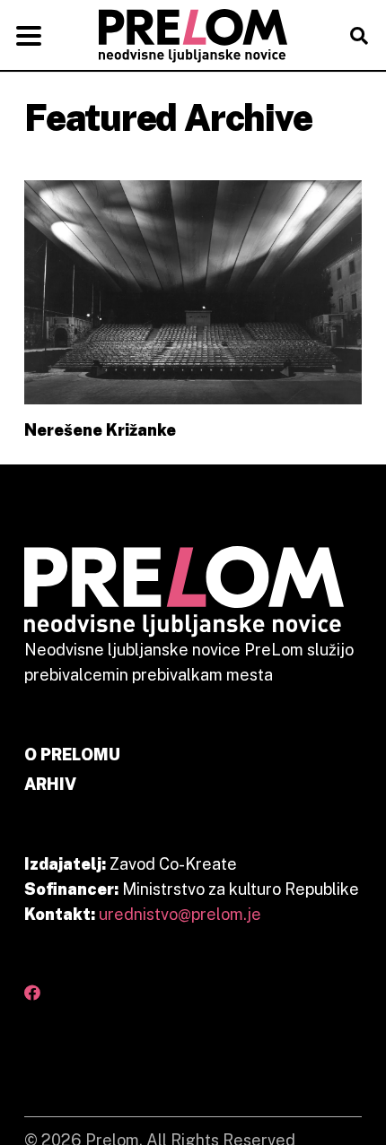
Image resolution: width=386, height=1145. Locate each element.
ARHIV (50, 784)
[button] (29, 35)
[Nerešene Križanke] (193, 292)
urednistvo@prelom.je (180, 914)
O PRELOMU (72, 754)
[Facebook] (32, 993)
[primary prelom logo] (192, 36)
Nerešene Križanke (100, 430)
